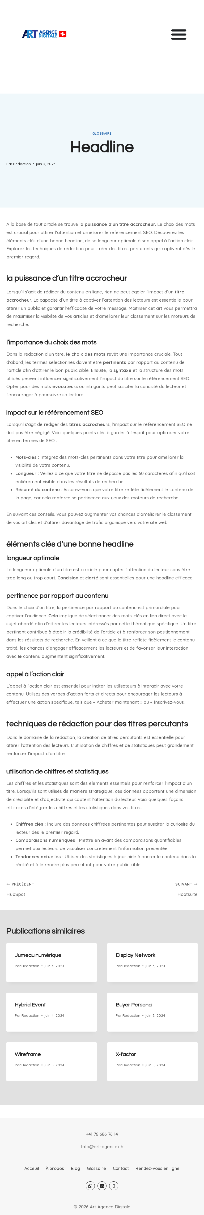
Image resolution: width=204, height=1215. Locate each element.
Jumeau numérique (38, 955)
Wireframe (28, 1054)
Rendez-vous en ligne (157, 1168)
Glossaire (102, 133)
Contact (121, 1168)
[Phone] (113, 1185)
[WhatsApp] (90, 1185)
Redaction (22, 163)
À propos (55, 1168)
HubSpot (20, 889)
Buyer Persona (134, 1004)
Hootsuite (186, 889)
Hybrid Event (30, 1004)
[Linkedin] (102, 1185)
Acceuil (31, 1168)
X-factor (126, 1054)
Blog (75, 1168)
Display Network (135, 955)
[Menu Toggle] (179, 34)
